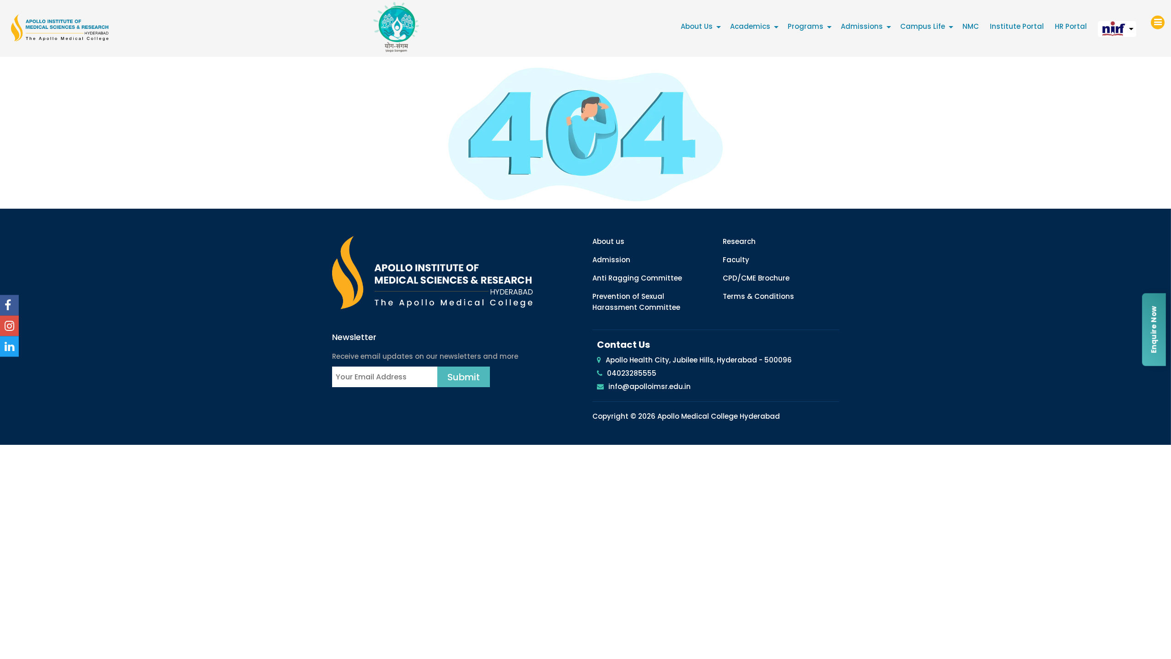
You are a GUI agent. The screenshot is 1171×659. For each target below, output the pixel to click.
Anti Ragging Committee (637, 278)
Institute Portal (1017, 26)
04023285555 (631, 373)
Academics (750, 26)
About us (608, 241)
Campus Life (922, 26)
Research (739, 241)
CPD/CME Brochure (756, 278)
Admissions (862, 26)
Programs (805, 26)
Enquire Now (1153, 329)
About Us (697, 26)
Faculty (736, 260)
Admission (611, 260)
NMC (970, 26)
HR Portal (1071, 26)
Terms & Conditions (758, 296)
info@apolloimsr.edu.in (649, 386)
